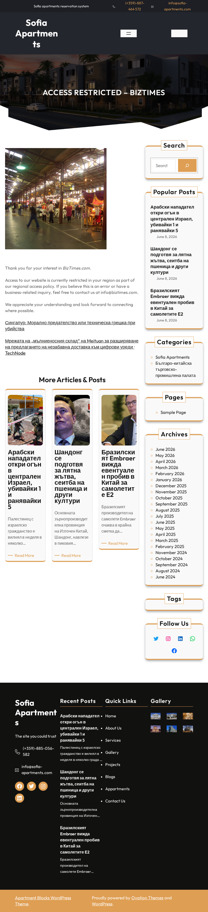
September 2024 (171, 564)
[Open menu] (128, 33)
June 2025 (165, 522)
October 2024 (169, 558)
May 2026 (165, 455)
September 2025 (171, 503)
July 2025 (164, 516)
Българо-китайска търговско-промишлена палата (175, 369)
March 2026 (166, 467)
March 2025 (166, 540)
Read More (25, 555)
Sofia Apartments (36, 33)
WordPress (102, 903)
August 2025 (167, 510)
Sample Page (173, 412)
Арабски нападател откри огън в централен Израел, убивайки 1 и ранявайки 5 (172, 219)
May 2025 (165, 528)
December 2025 (170, 485)
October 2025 (168, 497)
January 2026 (168, 479)
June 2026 (165, 449)
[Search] (187, 165)
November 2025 (171, 491)
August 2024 (167, 570)
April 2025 (165, 534)
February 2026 (169, 473)
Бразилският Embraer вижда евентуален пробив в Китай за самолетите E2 (172, 302)
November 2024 (171, 552)
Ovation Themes (147, 897)
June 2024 (165, 576)
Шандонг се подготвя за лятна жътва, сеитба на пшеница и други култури (171, 260)
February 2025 (169, 546)
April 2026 (165, 461)
